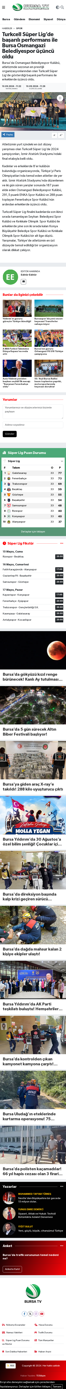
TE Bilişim (40, 1376)
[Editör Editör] (10, 277)
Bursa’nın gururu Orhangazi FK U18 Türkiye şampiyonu (48, 351)
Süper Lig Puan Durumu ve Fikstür (16, 1342)
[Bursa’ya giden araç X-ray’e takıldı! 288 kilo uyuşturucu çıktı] (33, 760)
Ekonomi (34, 19)
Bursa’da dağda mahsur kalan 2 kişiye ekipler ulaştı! (32, 951)
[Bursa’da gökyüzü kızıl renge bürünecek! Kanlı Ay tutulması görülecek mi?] (33, 650)
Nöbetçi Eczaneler (15, 1325)
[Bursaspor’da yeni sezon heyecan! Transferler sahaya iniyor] (48, 308)
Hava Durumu (46, 1325)
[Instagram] (36, 1313)
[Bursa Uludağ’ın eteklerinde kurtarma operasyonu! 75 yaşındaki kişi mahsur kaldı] (33, 1090)
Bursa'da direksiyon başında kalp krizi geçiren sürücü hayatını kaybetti (29, 897)
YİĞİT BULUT (25, 1226)
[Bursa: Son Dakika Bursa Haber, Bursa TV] (30, 7)
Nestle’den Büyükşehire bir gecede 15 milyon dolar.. (39, 1200)
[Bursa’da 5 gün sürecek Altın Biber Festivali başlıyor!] (33, 705)
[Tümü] (61, 1186)
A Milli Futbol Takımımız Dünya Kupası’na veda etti (16, 351)
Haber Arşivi (44, 1351)
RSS (12, 1365)
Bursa (6, 19)
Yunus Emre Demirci (30, 1209)
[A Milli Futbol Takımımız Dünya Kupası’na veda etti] (17, 338)
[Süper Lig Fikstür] (61, 543)
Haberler (7, 28)
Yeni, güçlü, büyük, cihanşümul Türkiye (40, 1230)
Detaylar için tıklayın (33, 531)
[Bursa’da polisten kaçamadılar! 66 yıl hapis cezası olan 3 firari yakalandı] (33, 1145)
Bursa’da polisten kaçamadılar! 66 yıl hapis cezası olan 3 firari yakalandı (32, 1171)
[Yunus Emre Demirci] (9, 1213)
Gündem (19, 19)
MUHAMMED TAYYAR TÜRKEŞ (34, 1194)
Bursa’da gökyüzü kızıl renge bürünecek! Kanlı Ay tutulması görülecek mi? (31, 677)
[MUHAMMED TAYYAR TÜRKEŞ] (9, 1198)
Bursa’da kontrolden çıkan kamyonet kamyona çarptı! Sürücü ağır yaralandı (28, 1062)
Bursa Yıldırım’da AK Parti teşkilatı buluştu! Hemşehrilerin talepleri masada (32, 1007)
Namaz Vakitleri (14, 1332)
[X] (30, 1313)
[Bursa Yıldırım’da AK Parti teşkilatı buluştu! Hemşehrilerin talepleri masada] (33, 980)
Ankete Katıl (12, 1269)
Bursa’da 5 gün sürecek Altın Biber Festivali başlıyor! (29, 731)
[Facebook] (24, 1313)
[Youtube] (41, 1313)
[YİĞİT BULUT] (9, 1228)
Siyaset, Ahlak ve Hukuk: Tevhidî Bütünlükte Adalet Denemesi (37, 1215)
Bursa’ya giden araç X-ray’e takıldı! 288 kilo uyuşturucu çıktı (33, 786)
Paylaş (9, 134)
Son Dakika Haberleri (16, 1351)
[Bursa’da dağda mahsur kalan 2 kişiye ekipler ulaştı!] (33, 925)
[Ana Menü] (3, 7)
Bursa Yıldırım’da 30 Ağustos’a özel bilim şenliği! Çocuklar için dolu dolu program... (32, 842)
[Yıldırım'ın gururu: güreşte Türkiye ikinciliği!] (17, 308)
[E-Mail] (23, 281)
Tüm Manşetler (46, 1340)
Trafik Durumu (45, 1332)
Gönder (9, 434)
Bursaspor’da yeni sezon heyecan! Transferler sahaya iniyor (48, 321)
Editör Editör (29, 275)
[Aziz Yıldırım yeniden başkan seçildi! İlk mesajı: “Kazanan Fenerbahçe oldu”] (17, 368)
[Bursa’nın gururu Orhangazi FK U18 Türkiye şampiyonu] (48, 338)
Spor (19, 28)
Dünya (61, 19)
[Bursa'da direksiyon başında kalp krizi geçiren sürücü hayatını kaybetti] (33, 870)
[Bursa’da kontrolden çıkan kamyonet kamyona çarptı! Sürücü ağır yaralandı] (33, 1035)
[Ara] (62, 8)
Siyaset (48, 19)
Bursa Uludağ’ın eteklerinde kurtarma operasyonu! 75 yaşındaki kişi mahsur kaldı (29, 1117)
